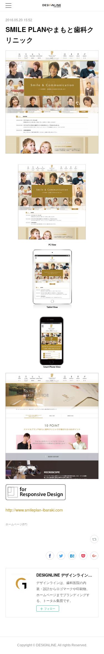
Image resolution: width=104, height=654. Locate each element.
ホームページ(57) (16, 524)
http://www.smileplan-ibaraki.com (34, 510)
